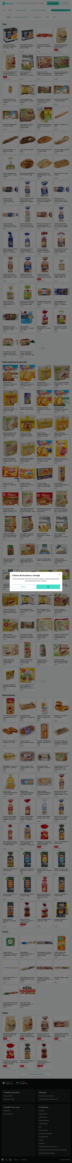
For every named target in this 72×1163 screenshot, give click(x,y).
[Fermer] (59, 574)
